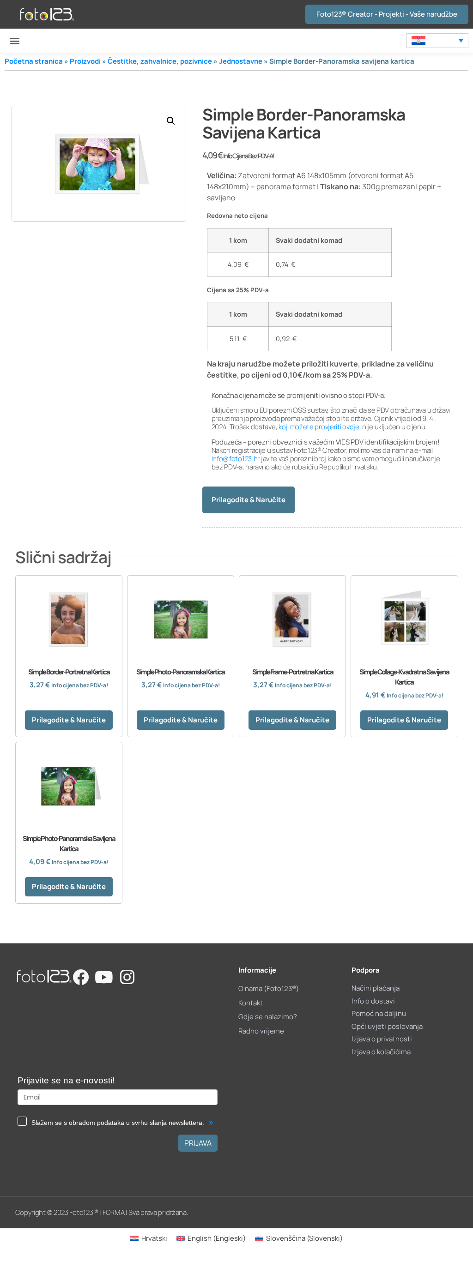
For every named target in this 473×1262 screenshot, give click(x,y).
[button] (14, 40)
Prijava (198, 1143)
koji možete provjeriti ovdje (319, 427)
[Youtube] (104, 977)
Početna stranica (34, 61)
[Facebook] (81, 977)
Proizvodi (85, 61)
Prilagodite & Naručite (248, 500)
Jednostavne (240, 61)
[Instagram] (127, 977)
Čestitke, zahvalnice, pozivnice (160, 61)
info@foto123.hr (236, 458)
